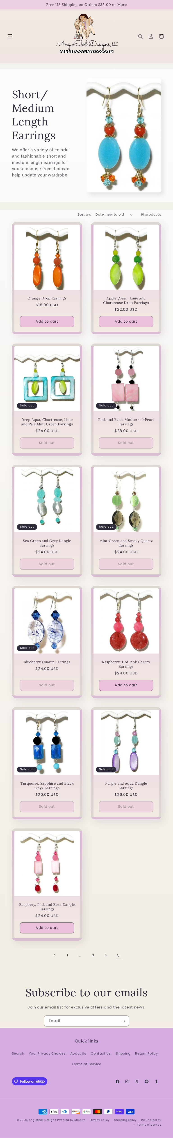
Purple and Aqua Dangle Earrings (126, 785)
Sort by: (84, 214)
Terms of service (149, 1125)
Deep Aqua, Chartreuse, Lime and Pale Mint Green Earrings (47, 421)
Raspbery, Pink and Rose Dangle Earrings (47, 906)
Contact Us (101, 1053)
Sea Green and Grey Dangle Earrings (47, 543)
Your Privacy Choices (47, 1053)
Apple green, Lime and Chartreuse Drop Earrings (126, 300)
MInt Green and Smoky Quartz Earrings (126, 543)
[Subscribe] (123, 1020)
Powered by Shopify (71, 1120)
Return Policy (146, 1053)
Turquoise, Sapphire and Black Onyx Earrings (46, 785)
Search (18, 1053)
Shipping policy (125, 1120)
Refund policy (151, 1120)
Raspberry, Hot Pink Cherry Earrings (126, 664)
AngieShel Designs (43, 1120)
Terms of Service (86, 1064)
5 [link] (118, 955)
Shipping (123, 1053)
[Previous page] (54, 955)
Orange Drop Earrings (46, 298)
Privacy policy (100, 1120)
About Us (78, 1053)
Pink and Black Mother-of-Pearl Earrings (126, 421)
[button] (10, 36)
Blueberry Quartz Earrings (47, 662)
